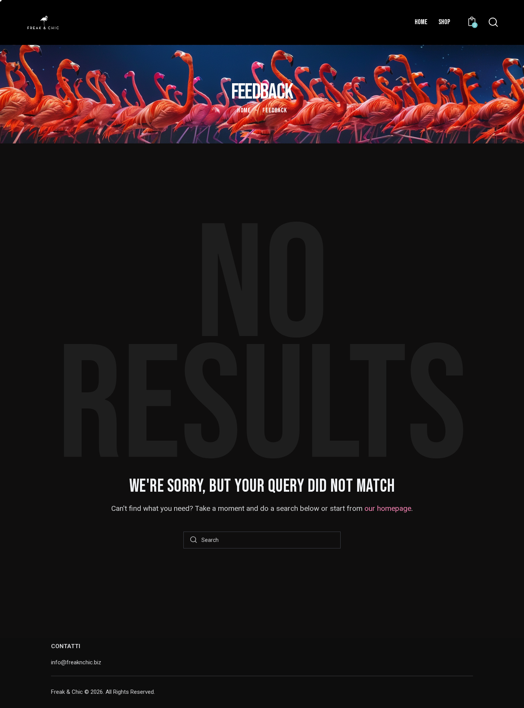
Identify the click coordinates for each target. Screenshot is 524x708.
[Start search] (193, 540)
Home (244, 110)
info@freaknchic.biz (76, 662)
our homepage (387, 508)
